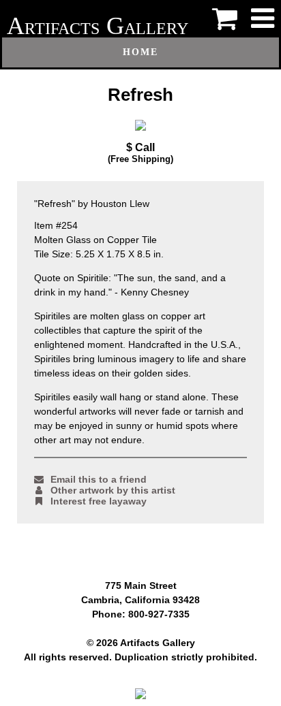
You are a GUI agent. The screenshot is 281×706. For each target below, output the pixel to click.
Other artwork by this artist (112, 490)
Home (140, 52)
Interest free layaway (98, 501)
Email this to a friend (98, 479)
